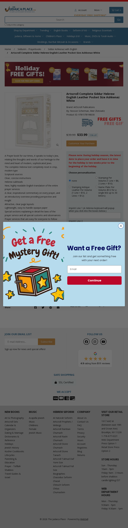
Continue (94, 280)
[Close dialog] (121, 226)
